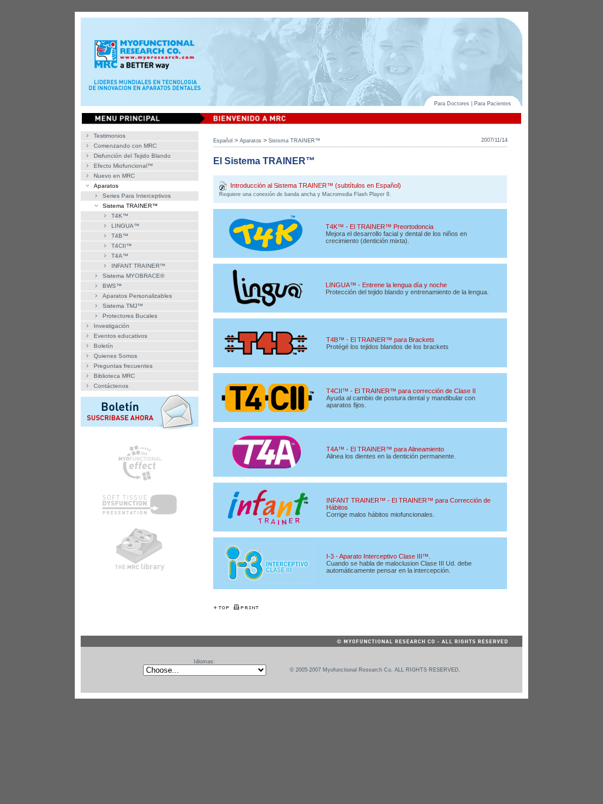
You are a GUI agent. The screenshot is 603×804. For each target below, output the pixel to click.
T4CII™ (121, 245)
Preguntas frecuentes (123, 366)
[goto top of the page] (221, 607)
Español (223, 141)
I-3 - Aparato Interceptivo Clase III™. (378, 556)
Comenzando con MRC (125, 145)
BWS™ (112, 286)
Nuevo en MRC (114, 175)
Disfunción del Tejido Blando (132, 155)
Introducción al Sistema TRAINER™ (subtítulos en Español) (315, 185)
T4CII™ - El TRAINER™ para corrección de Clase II (401, 390)
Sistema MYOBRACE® (133, 276)
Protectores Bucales (129, 316)
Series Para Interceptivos (136, 195)
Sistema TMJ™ (122, 306)
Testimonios (109, 135)
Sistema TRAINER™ (130, 205)
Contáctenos (111, 386)
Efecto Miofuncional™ (123, 165)
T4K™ (119, 215)
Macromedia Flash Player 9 (355, 194)
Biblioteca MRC (114, 376)
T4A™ (119, 256)
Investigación (112, 326)
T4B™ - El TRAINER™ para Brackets (380, 339)
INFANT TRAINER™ (138, 266)
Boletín (103, 346)
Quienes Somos (115, 356)
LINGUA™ (125, 225)
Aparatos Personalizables (137, 296)
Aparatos (106, 185)
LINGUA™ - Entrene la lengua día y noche (386, 284)
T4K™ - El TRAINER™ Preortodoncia (379, 226)
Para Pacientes (492, 104)
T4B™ (119, 235)
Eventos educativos (120, 336)
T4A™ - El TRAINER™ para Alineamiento (385, 449)
